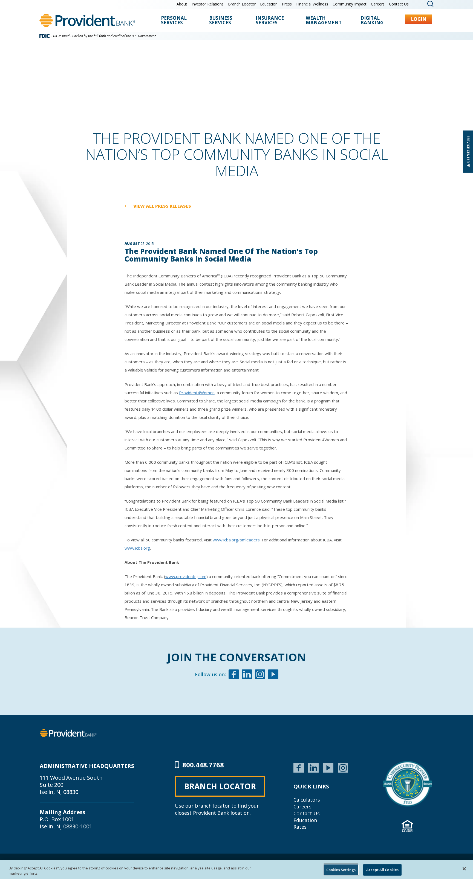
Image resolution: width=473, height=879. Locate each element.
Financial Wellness (312, 4)
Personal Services (174, 21)
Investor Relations (208, 4)
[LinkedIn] (313, 767)
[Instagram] (260, 675)
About (182, 4)
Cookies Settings (341, 869)
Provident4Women (197, 392)
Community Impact (350, 4)
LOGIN (418, 19)
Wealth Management (324, 21)
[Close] (464, 869)
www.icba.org (137, 548)
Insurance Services (270, 21)
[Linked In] (247, 675)
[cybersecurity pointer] (407, 784)
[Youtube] (273, 675)
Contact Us (399, 4)
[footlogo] (68, 733)
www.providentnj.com (185, 576)
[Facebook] (234, 675)
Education (269, 4)
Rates (300, 826)
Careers (378, 4)
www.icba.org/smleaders (236, 540)
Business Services (220, 21)
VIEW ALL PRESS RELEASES (162, 206)
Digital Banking (371, 21)
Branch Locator (242, 4)
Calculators (306, 799)
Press (287, 4)
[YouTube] (328, 767)
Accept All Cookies (382, 869)
